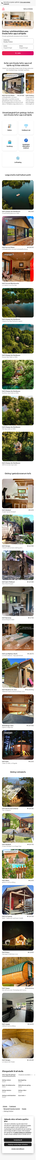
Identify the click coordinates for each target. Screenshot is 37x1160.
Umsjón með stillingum (17, 1149)
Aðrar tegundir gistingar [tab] (9, 1075)
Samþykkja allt (18, 1140)
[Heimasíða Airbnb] (3, 9)
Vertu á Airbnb (28, 9)
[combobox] (17, 42)
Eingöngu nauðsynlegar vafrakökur (18, 1144)
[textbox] (9, 48)
